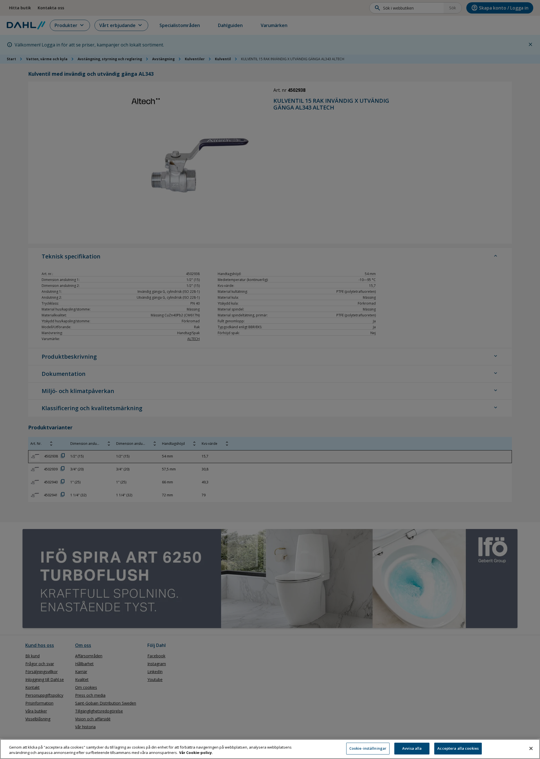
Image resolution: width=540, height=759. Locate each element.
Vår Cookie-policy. (196, 752)
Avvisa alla (412, 748)
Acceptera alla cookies (458, 748)
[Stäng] (531, 748)
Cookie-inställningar (368, 748)
